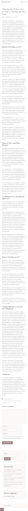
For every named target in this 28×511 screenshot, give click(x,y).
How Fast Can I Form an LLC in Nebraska (13, 482)
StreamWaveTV (6, 2)
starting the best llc (8, 399)
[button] (26, 2)
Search (5, 453)
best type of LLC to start (18, 117)
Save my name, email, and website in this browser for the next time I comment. (13, 437)
